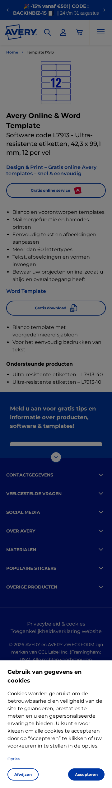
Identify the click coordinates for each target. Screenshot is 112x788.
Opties (13, 759)
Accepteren (86, 774)
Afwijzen (23, 774)
